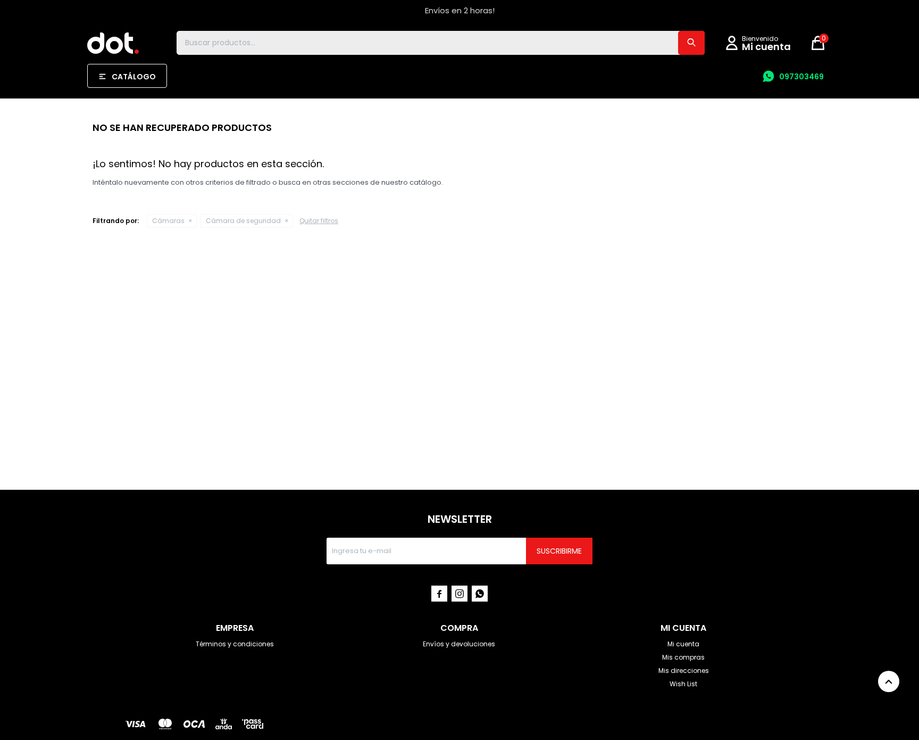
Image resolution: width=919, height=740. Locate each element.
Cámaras (168, 220)
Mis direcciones (683, 670)
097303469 (801, 76)
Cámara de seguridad (243, 220)
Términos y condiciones (235, 643)
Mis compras (683, 657)
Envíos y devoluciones (459, 643)
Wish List (683, 683)
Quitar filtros (318, 220)
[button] (691, 43)
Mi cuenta (683, 643)
